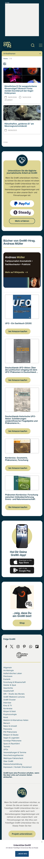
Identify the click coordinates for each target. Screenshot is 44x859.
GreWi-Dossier (9, 700)
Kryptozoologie (10, 714)
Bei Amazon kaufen (17, 507)
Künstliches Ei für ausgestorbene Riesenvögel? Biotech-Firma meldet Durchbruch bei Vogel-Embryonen (21, 89)
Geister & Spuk (9, 685)
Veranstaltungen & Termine (14, 752)
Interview (7, 702)
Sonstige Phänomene (12, 740)
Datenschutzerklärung (12, 764)
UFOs (5, 749)
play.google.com (22, 570)
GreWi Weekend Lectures (14, 697)
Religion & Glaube (10, 735)
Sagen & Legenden (11, 738)
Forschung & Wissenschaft (14, 682)
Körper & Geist (9, 711)
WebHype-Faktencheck (13, 758)
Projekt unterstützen (22, 834)
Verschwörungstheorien (13, 755)
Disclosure (7, 676)
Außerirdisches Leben (12, 673)
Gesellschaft (8, 691)
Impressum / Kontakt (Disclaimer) (17, 767)
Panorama (7, 729)
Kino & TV (7, 705)
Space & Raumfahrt (11, 743)
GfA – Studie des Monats (13, 694)
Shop (22, 623)
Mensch (6, 723)
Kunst (5, 717)
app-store (22, 562)
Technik (6, 746)
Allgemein (7, 667)
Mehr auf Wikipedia (14, 272)
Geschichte (8, 688)
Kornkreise (7, 708)
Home (5, 58)
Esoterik (6, 679)
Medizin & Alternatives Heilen (15, 720)
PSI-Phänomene (10, 732)
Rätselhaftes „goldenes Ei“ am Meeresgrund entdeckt (19, 125)
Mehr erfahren (22, 221)
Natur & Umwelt (10, 726)
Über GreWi (8, 761)
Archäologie (8, 670)
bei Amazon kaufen (17, 331)
